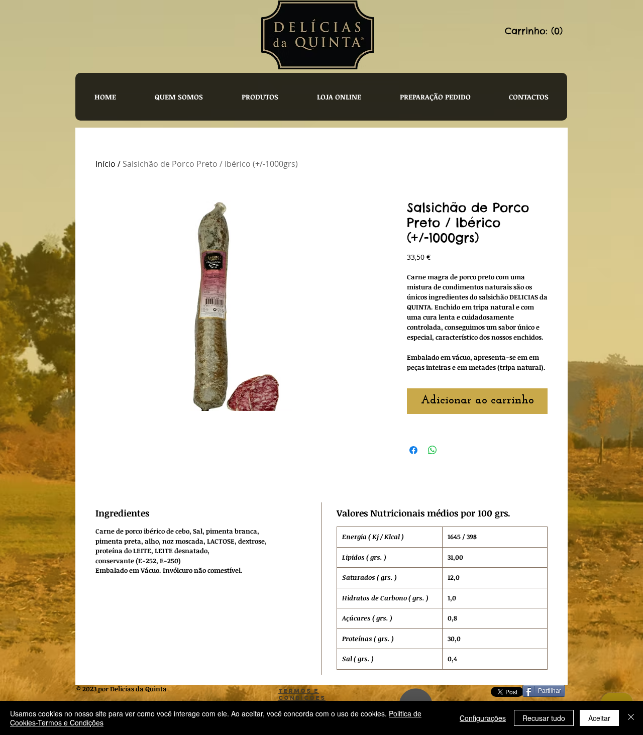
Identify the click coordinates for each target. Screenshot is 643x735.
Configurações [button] (483, 718)
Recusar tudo (543, 718)
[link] (535, 31)
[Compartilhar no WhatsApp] (432, 450)
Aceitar (599, 718)
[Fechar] (631, 718)
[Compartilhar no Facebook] (413, 450)
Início (105, 163)
